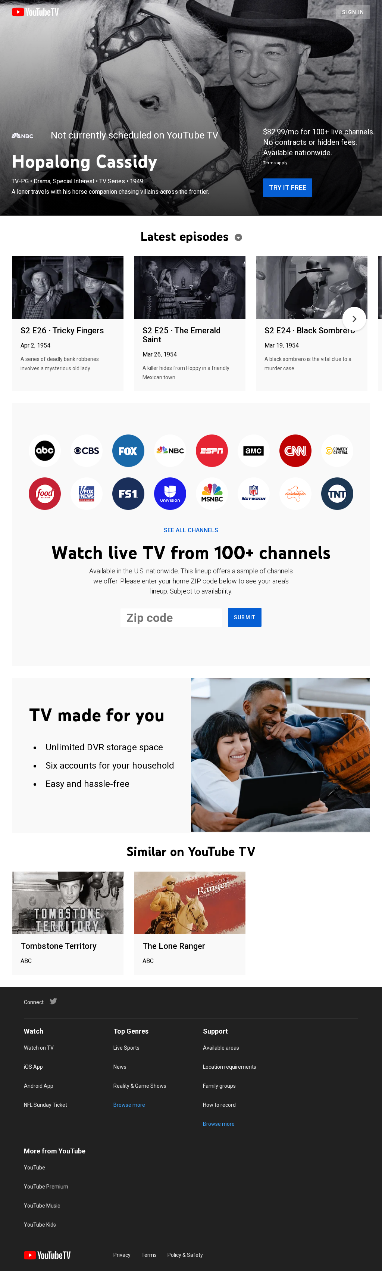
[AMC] (254, 451)
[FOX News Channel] (86, 494)
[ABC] (45, 451)
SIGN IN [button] (353, 12)
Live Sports (126, 1048)
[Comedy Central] (337, 451)
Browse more (129, 1105)
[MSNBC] (212, 494)
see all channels (191, 530)
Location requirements (229, 1067)
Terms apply (275, 163)
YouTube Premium (46, 1187)
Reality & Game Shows (139, 1086)
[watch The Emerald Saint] (189, 288)
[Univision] (170, 494)
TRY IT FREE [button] (287, 187)
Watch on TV (39, 1048)
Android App (38, 1086)
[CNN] (295, 451)
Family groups (219, 1086)
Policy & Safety (185, 1255)
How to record (219, 1105)
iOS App (33, 1067)
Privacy (122, 1255)
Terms (149, 1255)
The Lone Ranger (174, 946)
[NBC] (22, 135)
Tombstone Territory (59, 946)
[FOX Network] (128, 451)
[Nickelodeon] (295, 494)
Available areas (221, 1048)
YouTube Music (42, 1206)
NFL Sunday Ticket (45, 1105)
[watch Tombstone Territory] (67, 903)
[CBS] (86, 451)
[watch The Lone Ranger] (189, 903)
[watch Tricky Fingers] (67, 288)
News (119, 1067)
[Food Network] (45, 494)
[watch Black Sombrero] (311, 288)
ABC (26, 961)
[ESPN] (212, 451)
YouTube (34, 1168)
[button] (354, 319)
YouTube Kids (40, 1225)
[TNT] (337, 494)
